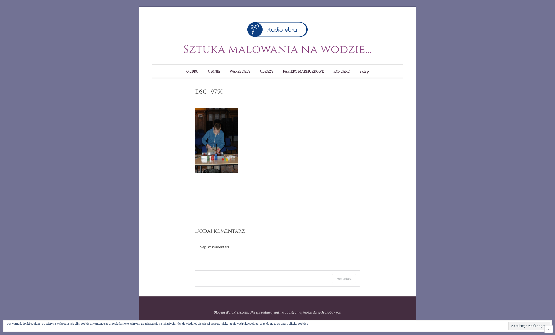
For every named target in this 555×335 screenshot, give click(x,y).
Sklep (364, 71)
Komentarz (344, 278)
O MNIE (214, 71)
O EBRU (192, 71)
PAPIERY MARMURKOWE (303, 71)
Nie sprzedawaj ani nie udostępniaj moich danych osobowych (295, 312)
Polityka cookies (297, 323)
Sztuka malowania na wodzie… (277, 49)
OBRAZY (266, 71)
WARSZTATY (240, 71)
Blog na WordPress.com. (231, 312)
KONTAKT (341, 71)
